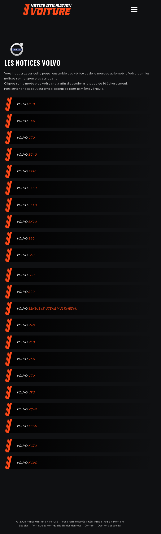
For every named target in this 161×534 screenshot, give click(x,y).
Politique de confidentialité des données (56, 525)
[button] (134, 9)
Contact (89, 525)
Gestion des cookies (110, 525)
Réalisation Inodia (99, 521)
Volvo (25, 104)
